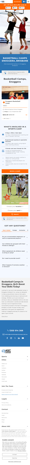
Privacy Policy (22, 450)
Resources (4, 417)
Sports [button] (4, 356)
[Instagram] (11, 338)
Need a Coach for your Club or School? (10, 394)
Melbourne (4, 363)
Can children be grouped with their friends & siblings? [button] (13, 244)
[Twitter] (15, 338)
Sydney (3, 370)
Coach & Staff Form (6, 392)
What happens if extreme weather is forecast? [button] (13, 265)
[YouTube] (22, 338)
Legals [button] (4, 399)
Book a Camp (15, 171)
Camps (15, 230)
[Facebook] (7, 338)
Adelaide (4, 374)
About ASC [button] (6, 426)
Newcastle (4, 376)
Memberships (5, 413)
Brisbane (4, 372)
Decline (14, 458)
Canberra (4, 368)
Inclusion (22, 230)
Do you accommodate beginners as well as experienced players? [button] (13, 237)
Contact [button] (5, 409)
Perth (3, 365)
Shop (3, 422)
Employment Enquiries (7, 390)
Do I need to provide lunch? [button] (11, 258)
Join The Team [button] (7, 386)
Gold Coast (4, 381)
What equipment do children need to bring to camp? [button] (13, 251)
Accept (14, 454)
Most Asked (6, 230)
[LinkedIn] (19, 338)
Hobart (3, 379)
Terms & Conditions (6, 405)
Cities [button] (4, 360)
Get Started (17, 1)
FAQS (3, 415)
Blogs (3, 419)
